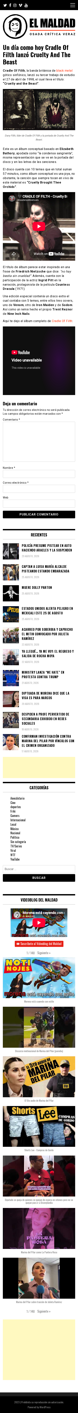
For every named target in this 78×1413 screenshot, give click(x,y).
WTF (12, 855)
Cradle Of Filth (62, 321)
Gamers (15, 815)
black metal (64, 70)
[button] (43, 953)
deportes (15, 807)
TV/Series (16, 846)
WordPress (45, 1407)
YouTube (15, 859)
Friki (13, 811)
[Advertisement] (39, 767)
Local (13, 824)
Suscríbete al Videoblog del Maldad (41, 943)
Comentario (11, 419)
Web (6, 497)
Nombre (9, 467)
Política (14, 837)
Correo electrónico (16, 482)
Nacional (15, 833)
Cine (12, 802)
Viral (13, 850)
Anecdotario (17, 798)
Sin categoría (18, 841)
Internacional (18, 820)
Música (14, 828)
